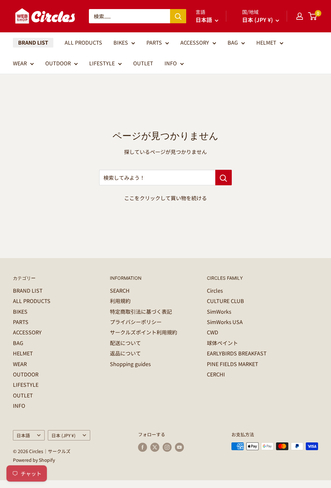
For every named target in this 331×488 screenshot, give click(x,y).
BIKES (120, 42)
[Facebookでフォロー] (142, 447)
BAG (233, 42)
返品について (125, 353)
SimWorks (219, 311)
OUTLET (143, 63)
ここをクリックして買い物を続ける (165, 198)
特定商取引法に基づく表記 (141, 311)
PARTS (154, 42)
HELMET (266, 42)
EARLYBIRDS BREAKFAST (237, 353)
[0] (313, 16)
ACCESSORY (194, 42)
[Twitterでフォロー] (154, 447)
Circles (215, 290)
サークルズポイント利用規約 (143, 332)
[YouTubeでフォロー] (179, 447)
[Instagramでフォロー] (167, 447)
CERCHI (216, 374)
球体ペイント (222, 343)
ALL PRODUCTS (83, 42)
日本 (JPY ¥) (63, 435)
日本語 (23, 435)
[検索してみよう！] (223, 177)
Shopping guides (130, 364)
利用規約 (120, 301)
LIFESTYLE (102, 63)
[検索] (178, 16)
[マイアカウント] (299, 16)
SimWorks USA (225, 322)
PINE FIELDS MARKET (232, 364)
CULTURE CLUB (225, 301)
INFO (171, 63)
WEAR (20, 63)
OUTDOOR (58, 63)
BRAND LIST (33, 42)
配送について (125, 343)
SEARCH (120, 290)
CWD (212, 332)
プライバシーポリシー (136, 322)
